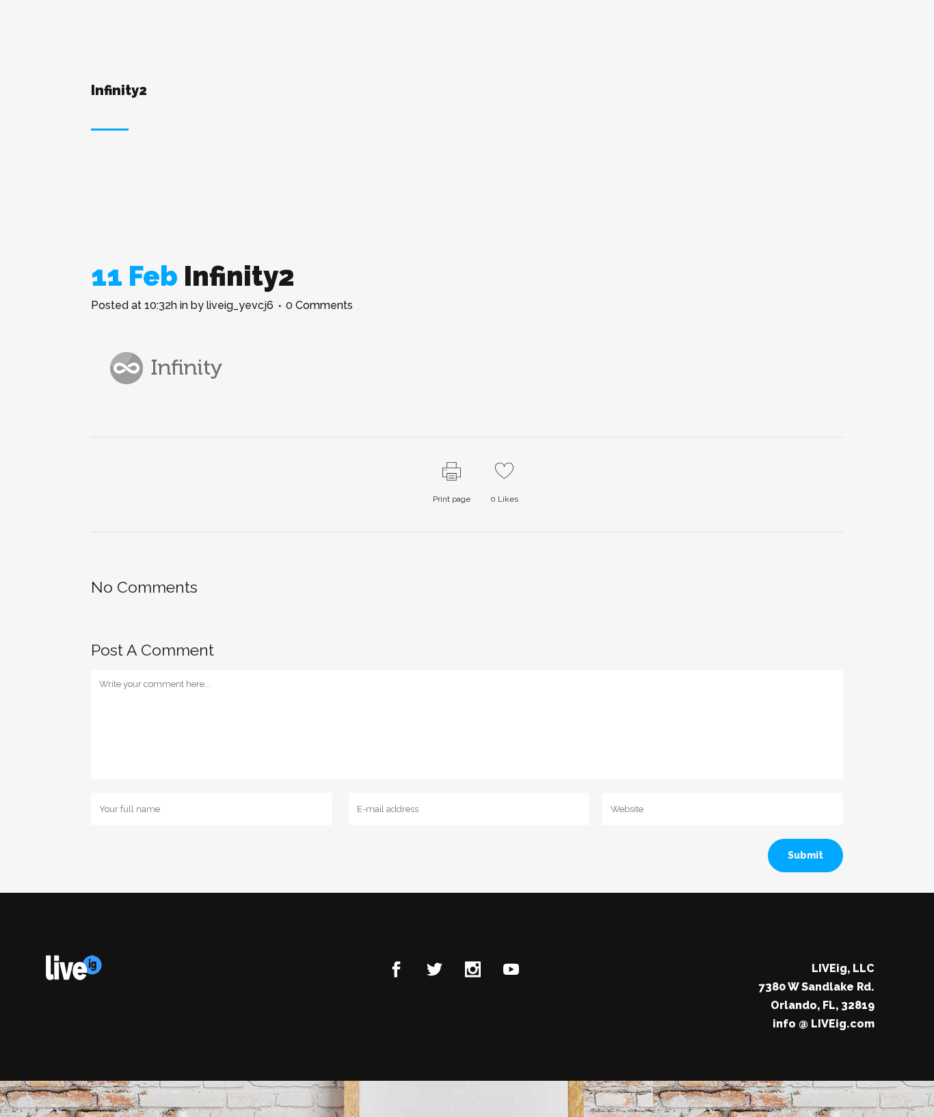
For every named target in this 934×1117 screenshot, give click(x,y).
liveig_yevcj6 (239, 305)
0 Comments (319, 305)
